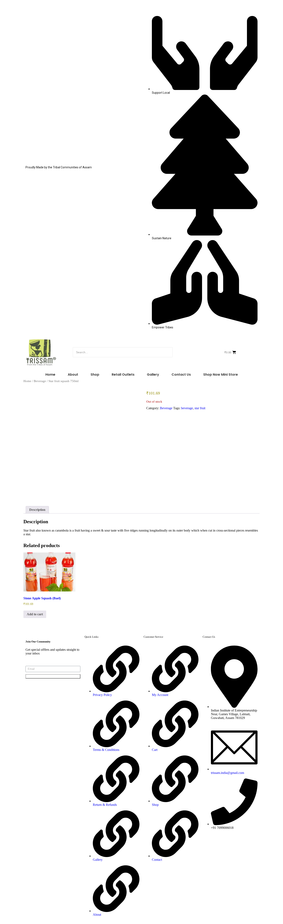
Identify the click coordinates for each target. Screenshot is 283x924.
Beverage (40, 381)
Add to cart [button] (35, 614)
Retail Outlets (123, 374)
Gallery (153, 374)
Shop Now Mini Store (220, 374)
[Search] (185, 352)
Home (50, 374)
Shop (95, 374)
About (73, 374)
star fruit (200, 408)
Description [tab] (37, 509)
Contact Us (181, 374)
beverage (187, 408)
